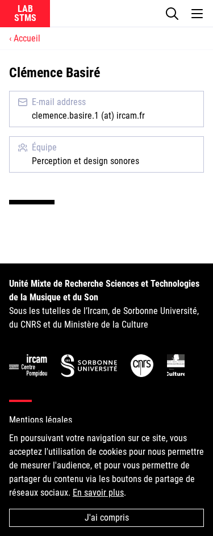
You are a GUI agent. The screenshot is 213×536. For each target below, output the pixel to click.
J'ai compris (107, 517)
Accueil (27, 38)
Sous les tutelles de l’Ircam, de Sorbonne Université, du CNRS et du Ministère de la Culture (104, 304)
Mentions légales (40, 419)
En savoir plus (98, 492)
